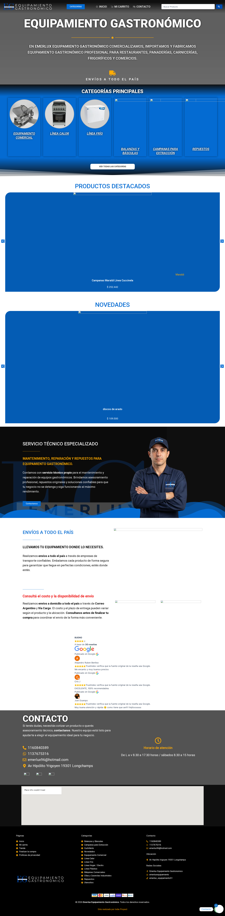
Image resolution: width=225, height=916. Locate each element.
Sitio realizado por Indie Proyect (112, 909)
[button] (3, 241)
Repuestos (200, 149)
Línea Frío (95, 133)
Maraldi (180, 274)
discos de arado (112, 409)
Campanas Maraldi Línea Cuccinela (112, 280)
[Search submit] (219, 6)
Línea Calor (59, 133)
